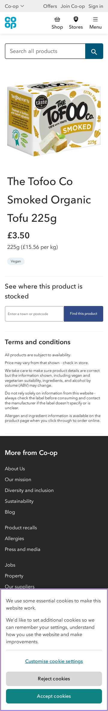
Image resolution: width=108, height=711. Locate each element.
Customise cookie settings (54, 661)
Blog (10, 512)
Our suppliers (19, 586)
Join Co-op (73, 6)
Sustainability (19, 501)
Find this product (83, 313)
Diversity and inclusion (29, 490)
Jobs (10, 565)
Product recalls (21, 527)
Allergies (14, 538)
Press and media (22, 549)
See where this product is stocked (43, 291)
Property (14, 576)
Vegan (16, 261)
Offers (50, 6)
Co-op (12, 6)
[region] (54, 650)
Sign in (95, 6)
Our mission (18, 479)
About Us (15, 468)
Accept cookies (54, 696)
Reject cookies (54, 678)
